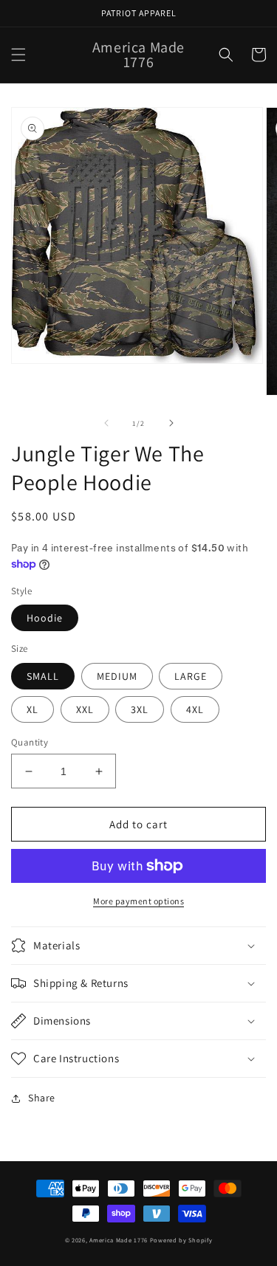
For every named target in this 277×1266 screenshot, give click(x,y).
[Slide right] (171, 423)
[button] (18, 54)
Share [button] (41, 1097)
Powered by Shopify (181, 1240)
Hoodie (45, 618)
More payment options (138, 901)
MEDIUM (117, 676)
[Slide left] (106, 423)
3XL (139, 709)
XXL (85, 709)
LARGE (190, 676)
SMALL (43, 676)
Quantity (29, 742)
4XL (195, 709)
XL (32, 709)
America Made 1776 (118, 1240)
